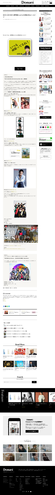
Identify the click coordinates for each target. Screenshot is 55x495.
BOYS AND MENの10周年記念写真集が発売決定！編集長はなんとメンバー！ (15, 248)
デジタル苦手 (47, 58)
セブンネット (10, 160)
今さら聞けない (42, 51)
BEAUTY (11, 476)
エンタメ (21, 481)
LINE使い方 (46, 59)
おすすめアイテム (5, 481)
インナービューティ (11, 487)
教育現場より (26, 481)
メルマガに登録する (32, 431)
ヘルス (20, 482)
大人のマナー (46, 51)
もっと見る (45, 43)
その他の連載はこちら (45, 117)
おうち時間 (49, 52)
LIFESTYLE (22, 476)
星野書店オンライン (14, 191)
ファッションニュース (5, 482)
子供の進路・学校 (27, 483)
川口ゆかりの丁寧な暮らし (43, 57)
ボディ (10, 482)
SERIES (44, 476)
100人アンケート (22, 488)
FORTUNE (38, 476)
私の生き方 (21, 487)
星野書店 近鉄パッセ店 (13, 189)
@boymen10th (19, 245)
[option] (14, 400)
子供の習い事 (26, 482)
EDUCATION (27, 476)
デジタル (17, 481)
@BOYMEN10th (11, 245)
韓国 (48, 57)
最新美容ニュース (11, 483)
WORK (17, 476)
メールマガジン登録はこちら (45, 129)
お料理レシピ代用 (43, 58)
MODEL (33, 476)
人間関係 (42, 52)
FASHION (5, 476)
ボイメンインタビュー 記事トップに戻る (20, 68)
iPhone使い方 (42, 59)
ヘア (9, 481)
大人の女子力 (45, 52)
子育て (20, 483)
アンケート (45, 143)
